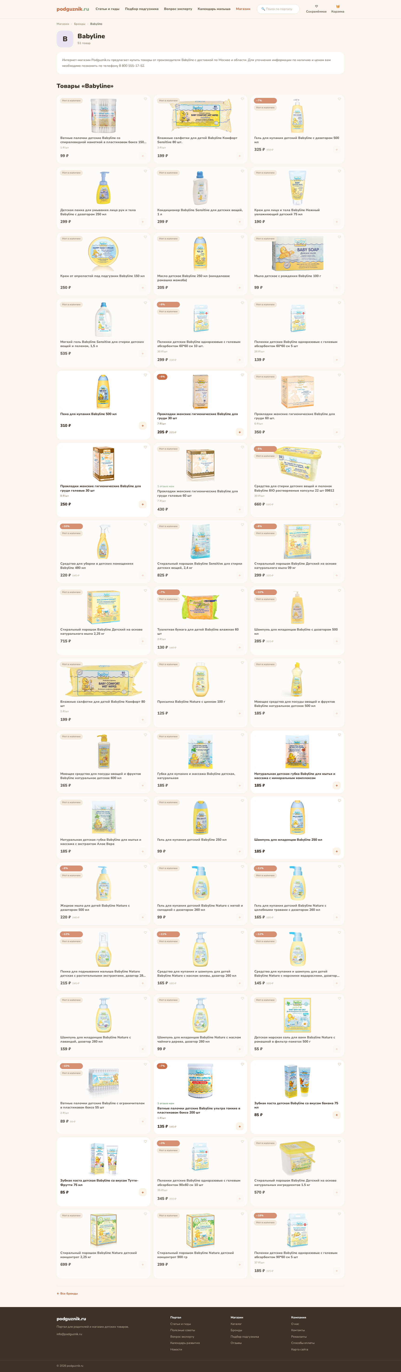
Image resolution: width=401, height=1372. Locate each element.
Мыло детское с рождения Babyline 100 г (287, 276)
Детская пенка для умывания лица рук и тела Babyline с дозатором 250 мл (98, 212)
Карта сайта (299, 1349)
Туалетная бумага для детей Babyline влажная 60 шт (198, 632)
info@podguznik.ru (69, 1334)
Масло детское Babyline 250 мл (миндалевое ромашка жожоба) (193, 278)
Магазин (243, 8)
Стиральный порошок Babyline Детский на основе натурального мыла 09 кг (295, 566)
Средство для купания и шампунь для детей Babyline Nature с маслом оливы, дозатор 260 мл (196, 973)
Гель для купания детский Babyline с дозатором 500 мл (296, 140)
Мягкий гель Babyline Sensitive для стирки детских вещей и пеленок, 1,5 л (102, 344)
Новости (176, 1349)
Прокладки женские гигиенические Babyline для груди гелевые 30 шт (100, 488)
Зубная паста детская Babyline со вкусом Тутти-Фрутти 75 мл (99, 1183)
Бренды (79, 24)
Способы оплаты (302, 1343)
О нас (295, 1324)
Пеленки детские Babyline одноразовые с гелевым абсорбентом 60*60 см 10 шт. (198, 344)
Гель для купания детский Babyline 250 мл (192, 840)
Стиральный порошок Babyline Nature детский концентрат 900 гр (195, 1255)
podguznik (73, 9)
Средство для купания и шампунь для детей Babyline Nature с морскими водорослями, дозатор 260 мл (295, 973)
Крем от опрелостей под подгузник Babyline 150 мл (102, 276)
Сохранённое (316, 9)
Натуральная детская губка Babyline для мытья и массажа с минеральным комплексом (294, 776)
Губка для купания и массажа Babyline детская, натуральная (196, 776)
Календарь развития (185, 1343)
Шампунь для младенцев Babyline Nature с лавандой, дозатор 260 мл (95, 1039)
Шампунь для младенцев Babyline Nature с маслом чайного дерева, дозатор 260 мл (199, 1039)
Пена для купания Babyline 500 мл (88, 414)
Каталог (236, 1324)
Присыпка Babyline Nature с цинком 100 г (191, 702)
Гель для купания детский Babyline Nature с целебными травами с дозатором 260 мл (290, 908)
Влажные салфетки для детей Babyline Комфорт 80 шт (102, 704)
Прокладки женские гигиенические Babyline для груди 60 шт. (294, 416)
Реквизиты (299, 1337)
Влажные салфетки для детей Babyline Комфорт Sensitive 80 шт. (197, 140)
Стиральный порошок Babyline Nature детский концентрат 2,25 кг (98, 1255)
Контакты (298, 1330)
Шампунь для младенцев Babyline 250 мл (288, 840)
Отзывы (236, 1343)
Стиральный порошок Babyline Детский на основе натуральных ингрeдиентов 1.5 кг (295, 1183)
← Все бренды (67, 1293)
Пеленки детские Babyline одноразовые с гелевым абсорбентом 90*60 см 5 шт (295, 1255)
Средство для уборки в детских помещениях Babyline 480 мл (96, 566)
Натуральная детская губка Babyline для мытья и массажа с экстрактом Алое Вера (100, 842)
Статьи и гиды (108, 8)
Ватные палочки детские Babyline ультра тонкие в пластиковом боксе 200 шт (198, 1110)
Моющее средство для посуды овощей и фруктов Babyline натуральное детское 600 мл (100, 776)
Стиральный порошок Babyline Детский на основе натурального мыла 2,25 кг (101, 632)
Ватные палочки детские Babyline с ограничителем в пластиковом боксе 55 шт (102, 1105)
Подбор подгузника (141, 8)
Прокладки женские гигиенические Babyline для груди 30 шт (197, 416)
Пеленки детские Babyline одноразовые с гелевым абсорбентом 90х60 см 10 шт (198, 1183)
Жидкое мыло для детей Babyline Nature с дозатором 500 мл (95, 908)
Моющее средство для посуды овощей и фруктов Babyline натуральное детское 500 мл (294, 704)
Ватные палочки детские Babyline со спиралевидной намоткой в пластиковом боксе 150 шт (102, 140)
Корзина (337, 9)
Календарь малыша (214, 8)
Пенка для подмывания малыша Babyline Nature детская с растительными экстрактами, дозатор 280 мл (102, 973)
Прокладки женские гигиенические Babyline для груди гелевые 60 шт (197, 493)
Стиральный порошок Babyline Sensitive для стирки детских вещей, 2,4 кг (199, 566)
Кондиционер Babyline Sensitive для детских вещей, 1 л (200, 212)
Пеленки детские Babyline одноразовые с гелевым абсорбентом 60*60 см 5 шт (295, 344)
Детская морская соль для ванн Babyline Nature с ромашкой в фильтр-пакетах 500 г (294, 1039)
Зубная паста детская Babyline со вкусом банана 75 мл (296, 1105)
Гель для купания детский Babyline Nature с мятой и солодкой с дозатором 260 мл (200, 908)
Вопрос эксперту (178, 8)
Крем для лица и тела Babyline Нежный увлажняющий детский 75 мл (287, 212)
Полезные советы (182, 1330)
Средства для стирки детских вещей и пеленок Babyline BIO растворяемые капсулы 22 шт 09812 (294, 488)
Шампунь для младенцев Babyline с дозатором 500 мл (296, 632)
